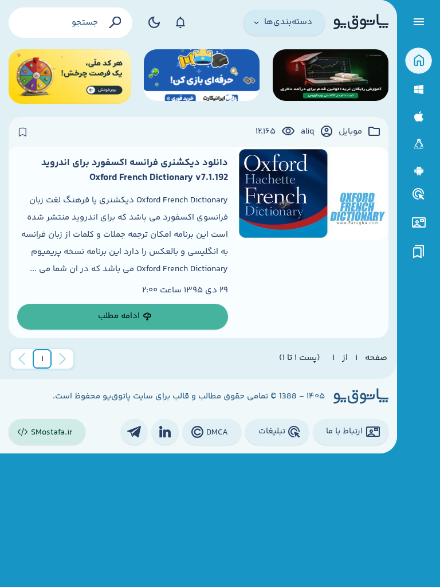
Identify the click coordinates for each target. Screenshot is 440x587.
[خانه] (418, 61)
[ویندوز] (418, 90)
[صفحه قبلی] (62, 359)
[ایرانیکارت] (202, 76)
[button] (42, 359)
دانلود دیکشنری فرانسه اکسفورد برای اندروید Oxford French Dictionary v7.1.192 (134, 170)
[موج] (330, 76)
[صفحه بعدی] (22, 359)
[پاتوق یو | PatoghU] (360, 22)
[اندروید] (418, 171)
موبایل (350, 132)
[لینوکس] (418, 144)
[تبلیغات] (418, 194)
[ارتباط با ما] (418, 222)
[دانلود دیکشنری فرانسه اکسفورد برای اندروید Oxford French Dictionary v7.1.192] (312, 242)
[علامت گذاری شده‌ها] (419, 251)
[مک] (418, 116)
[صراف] (70, 76)
